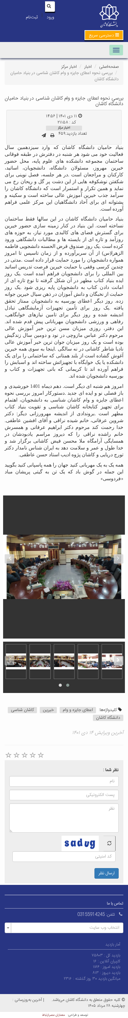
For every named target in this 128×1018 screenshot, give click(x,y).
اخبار (88, 67)
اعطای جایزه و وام (78, 710)
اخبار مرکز (69, 67)
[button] (104, 35)
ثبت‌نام (32, 17)
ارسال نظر (106, 873)
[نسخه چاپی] (52, 136)
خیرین (48, 710)
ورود (50, 17)
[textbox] (65, 928)
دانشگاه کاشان (108, 718)
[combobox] (64, 928)
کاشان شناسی (22, 710)
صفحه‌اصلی (109, 67)
